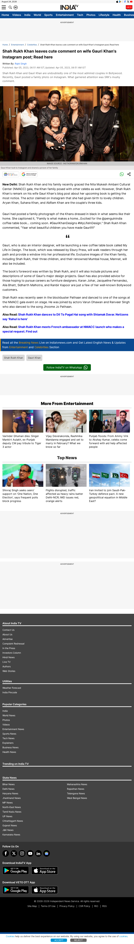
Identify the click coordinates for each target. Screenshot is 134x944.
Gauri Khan (34, 357)
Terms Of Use (48, 906)
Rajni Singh (21, 63)
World (37, 14)
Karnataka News (11, 834)
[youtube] (30, 853)
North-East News (11, 807)
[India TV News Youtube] (131, 1)
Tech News (8, 738)
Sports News (9, 733)
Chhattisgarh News (12, 820)
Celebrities (32, 44)
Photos (90, 14)
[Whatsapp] (122, 174)
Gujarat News (9, 825)
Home (5, 14)
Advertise (7, 639)
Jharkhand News (11, 798)
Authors (6, 666)
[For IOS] (44, 890)
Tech (80, 14)
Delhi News (8, 788)
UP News (7, 816)
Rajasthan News (75, 788)
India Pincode (9, 692)
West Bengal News (77, 798)
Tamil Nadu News (11, 811)
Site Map (32, 906)
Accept (58, 940)
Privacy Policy (67, 906)
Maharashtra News (77, 784)
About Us (7, 634)
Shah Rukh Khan (13, 357)
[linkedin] (38, 853)
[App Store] (44, 870)
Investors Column (11, 652)
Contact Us (8, 629)
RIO (96, 906)
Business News (10, 747)
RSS (104, 906)
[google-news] (46, 853)
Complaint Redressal (13, 643)
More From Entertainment (67, 403)
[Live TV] (129, 7)
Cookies (10, 936)
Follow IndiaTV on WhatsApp (64, 367)
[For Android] (15, 890)
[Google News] (10, 174)
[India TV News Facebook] (125, 1)
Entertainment (65, 14)
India (27, 14)
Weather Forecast (11, 687)
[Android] (120, 1)
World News (8, 715)
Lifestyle (104, 14)
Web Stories (8, 671)
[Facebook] (5, 853)
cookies (123, 936)
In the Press (8, 648)
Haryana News (10, 793)
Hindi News (8, 657)
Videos (16, 14)
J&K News (7, 830)
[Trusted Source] (29, 174)
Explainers (7, 742)
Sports (48, 14)
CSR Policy (84, 906)
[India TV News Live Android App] (15, 870)
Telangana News (76, 793)
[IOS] (117, 1)
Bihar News (8, 784)
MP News (7, 802)
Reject (78, 940)
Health (117, 14)
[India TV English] (69, 7)
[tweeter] (14, 853)
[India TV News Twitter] (128, 1)
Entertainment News (13, 729)
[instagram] (22, 853)
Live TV (6, 661)
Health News (9, 752)
